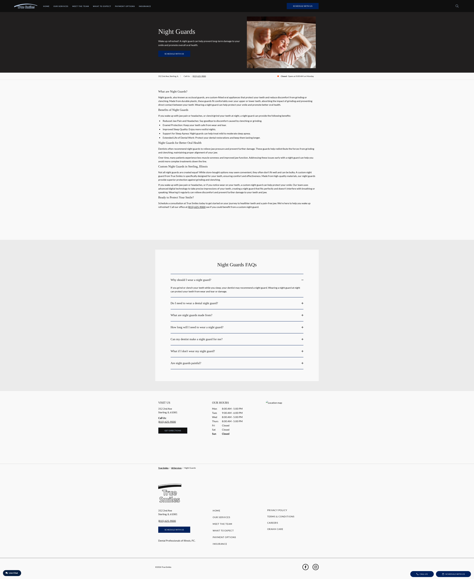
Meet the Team (80, 6)
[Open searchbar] (457, 6)
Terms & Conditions (281, 516)
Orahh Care (275, 529)
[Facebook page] (305, 567)
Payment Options (125, 6)
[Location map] (291, 427)
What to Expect (102, 6)
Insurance (145, 6)
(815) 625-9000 (199, 76)
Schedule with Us (302, 6)
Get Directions (173, 430)
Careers (272, 522)
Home (46, 6)
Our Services (60, 6)
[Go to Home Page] (25, 6)
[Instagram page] (316, 567)
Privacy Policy (277, 510)
